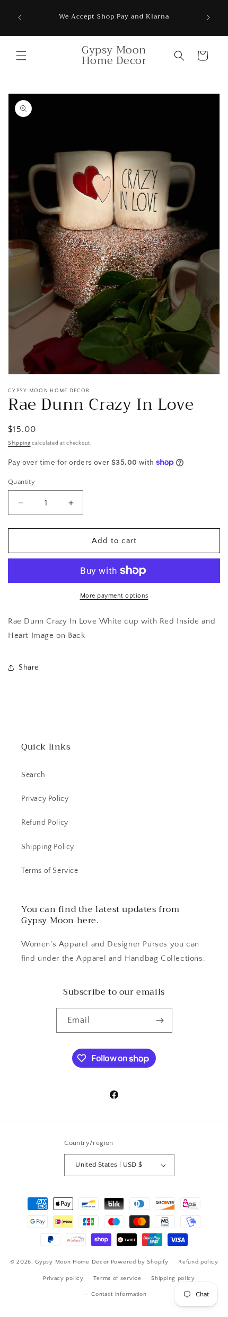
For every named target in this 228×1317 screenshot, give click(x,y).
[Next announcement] (208, 17)
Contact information (118, 1294)
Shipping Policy (47, 847)
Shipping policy (173, 1278)
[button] (21, 55)
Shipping (19, 443)
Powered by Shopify (140, 1262)
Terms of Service (49, 871)
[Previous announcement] (19, 17)
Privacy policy (63, 1278)
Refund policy (198, 1262)
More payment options (114, 595)
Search (33, 775)
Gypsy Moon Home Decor (72, 1262)
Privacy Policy (44, 799)
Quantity (21, 481)
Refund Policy (44, 822)
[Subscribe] (160, 1020)
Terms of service (117, 1278)
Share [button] (29, 667)
